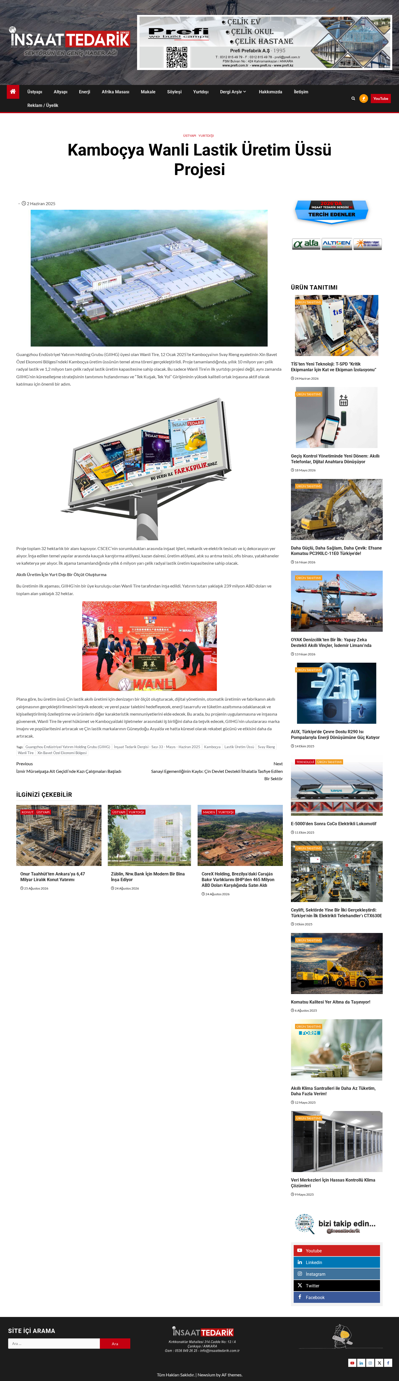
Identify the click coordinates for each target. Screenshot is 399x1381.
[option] (306, 244)
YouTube (380, 98)
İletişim (301, 91)
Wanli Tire (26, 753)
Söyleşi (174, 91)
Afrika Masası (115, 91)
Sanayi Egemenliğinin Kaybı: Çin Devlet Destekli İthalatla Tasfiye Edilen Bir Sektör (217, 771)
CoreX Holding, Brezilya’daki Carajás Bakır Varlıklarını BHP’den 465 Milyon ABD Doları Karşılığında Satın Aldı (238, 879)
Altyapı (60, 91)
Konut (27, 812)
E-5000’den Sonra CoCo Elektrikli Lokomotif (333, 823)
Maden (209, 812)
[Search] (353, 98)
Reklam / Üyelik (42, 105)
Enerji (84, 91)
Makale (148, 91)
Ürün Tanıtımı (308, 302)
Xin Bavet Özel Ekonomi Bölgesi (62, 753)
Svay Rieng (266, 747)
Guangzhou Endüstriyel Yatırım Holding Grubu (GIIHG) (68, 747)
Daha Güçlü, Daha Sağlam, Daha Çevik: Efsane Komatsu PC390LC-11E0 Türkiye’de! (336, 550)
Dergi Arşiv (231, 91)
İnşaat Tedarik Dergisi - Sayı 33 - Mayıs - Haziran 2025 (157, 747)
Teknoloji (305, 762)
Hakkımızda (270, 91)
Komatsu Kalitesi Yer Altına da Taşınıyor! (330, 1002)
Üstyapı (34, 91)
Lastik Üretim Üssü (239, 747)
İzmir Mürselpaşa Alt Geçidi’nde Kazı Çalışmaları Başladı (68, 767)
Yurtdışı (200, 91)
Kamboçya (212, 747)
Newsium (206, 1374)
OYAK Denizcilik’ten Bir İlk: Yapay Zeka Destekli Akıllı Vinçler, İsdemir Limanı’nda (331, 642)
